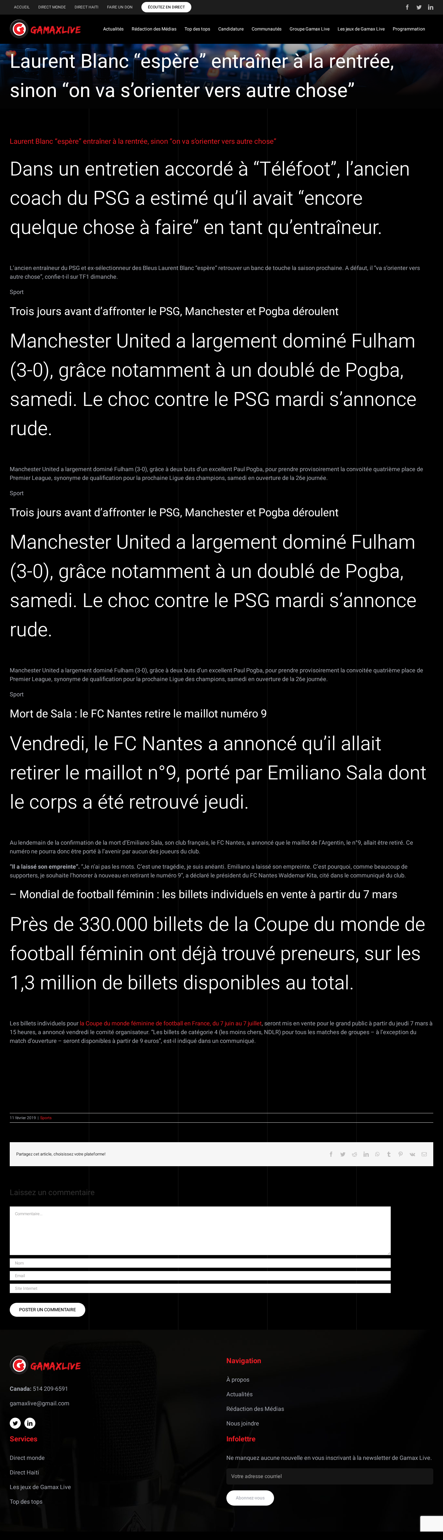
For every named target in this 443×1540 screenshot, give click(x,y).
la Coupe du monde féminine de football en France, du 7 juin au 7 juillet (171, 1023)
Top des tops (26, 1501)
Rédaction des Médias (255, 1409)
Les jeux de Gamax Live (40, 1487)
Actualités (239, 1394)
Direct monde (27, 1458)
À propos (237, 1379)
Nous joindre (242, 1423)
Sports (46, 1118)
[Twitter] (15, 1423)
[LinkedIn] (29, 1423)
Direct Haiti (24, 1472)
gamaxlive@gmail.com (39, 1403)
